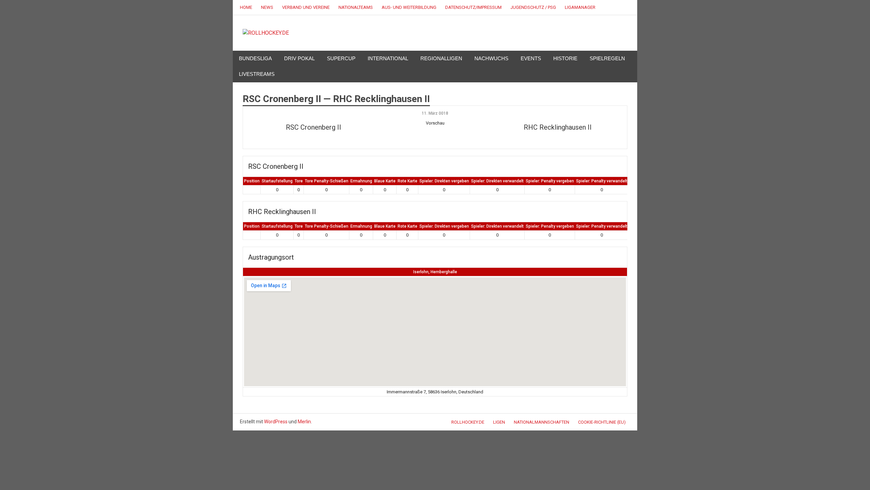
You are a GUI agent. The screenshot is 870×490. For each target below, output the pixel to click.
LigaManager (580, 7)
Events (531, 58)
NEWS (267, 7)
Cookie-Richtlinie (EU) (602, 422)
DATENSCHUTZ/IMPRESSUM (473, 7)
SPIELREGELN (607, 58)
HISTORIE (565, 58)
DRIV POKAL (299, 58)
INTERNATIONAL (388, 58)
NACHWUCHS (491, 58)
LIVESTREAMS (257, 74)
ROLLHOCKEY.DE (467, 422)
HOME (246, 7)
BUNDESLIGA (255, 58)
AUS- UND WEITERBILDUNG (409, 7)
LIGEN (499, 422)
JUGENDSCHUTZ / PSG (533, 7)
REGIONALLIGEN (441, 58)
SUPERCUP (341, 58)
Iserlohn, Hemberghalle (435, 272)
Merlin (304, 421)
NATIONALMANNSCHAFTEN (541, 422)
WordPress (276, 421)
